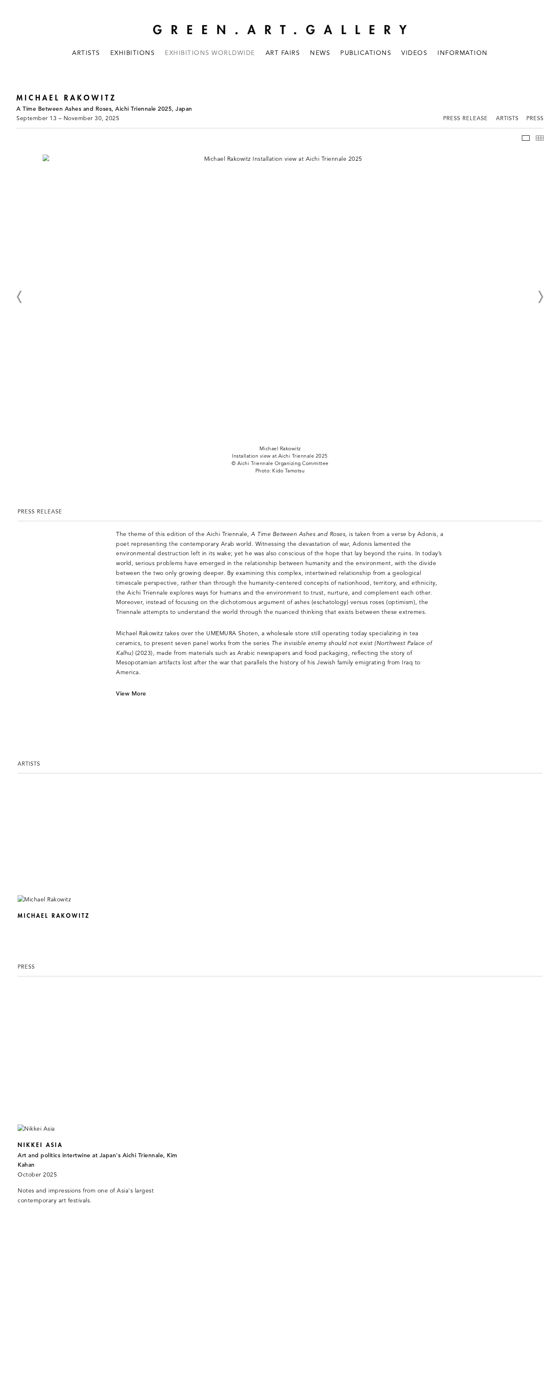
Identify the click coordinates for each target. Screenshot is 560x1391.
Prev (19, 296)
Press (535, 119)
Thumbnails (540, 138)
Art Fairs (283, 53)
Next (540, 296)
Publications (365, 53)
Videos (414, 53)
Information (462, 53)
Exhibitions (132, 53)
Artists (86, 53)
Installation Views (526, 138)
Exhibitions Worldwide (210, 53)
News (320, 53)
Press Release (465, 119)
